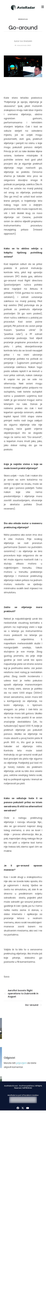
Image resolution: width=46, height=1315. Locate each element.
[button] (42, 6)
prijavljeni (21, 1063)
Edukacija (23, 19)
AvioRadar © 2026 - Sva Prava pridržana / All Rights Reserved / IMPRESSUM (23, 1087)
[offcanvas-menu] (3, 7)
